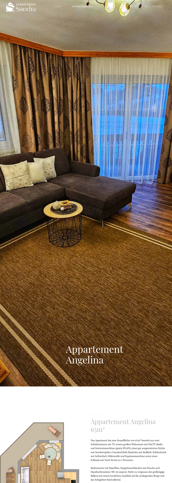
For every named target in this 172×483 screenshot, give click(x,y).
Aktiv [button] (106, 6)
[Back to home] (20, 6)
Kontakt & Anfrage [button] (150, 6)
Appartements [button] (82, 6)
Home (57, 6)
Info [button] (124, 6)
